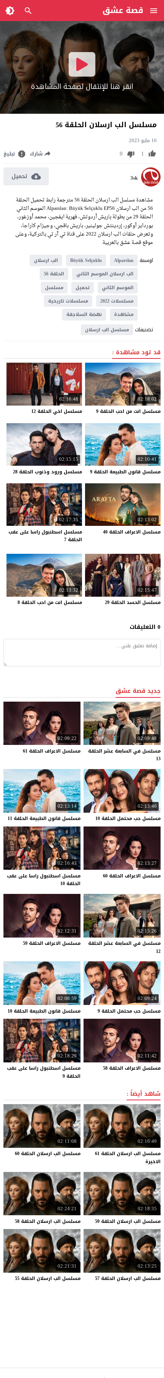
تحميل (83, 287)
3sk (134, 178)
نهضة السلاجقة (84, 314)
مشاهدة (123, 314)
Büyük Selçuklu (86, 260)
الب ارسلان (46, 260)
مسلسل (54, 287)
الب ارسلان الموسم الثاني (104, 274)
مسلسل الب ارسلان (107, 330)
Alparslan (123, 260)
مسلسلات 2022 (116, 301)
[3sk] (151, 185)
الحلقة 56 (54, 274)
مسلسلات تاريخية (68, 301)
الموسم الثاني (117, 287)
